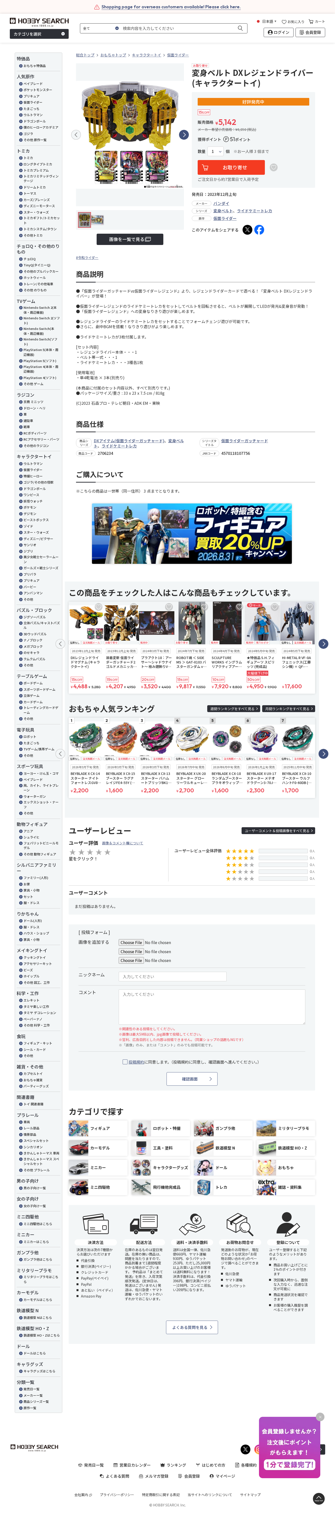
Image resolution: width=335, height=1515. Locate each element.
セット (28, 896)
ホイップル (31, 976)
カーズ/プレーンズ (37, 199)
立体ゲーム (31, 695)
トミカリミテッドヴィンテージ (41, 178)
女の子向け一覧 (35, 1206)
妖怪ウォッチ (33, 501)
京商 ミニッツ (33, 401)
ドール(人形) (33, 920)
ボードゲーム (33, 683)
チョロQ (30, 259)
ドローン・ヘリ (35, 408)
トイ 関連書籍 (33, 1104)
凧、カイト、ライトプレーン (41, 788)
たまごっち (31, 108)
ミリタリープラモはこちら (41, 1279)
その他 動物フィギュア (40, 854)
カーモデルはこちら (38, 1299)
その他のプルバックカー (41, 271)
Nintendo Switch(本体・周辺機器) (39, 331)
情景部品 (30, 1134)
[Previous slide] (76, 135)
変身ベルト (223, 211)
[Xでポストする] (247, 230)
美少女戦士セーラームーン (41, 559)
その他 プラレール (37, 1170)
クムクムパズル (34, 659)
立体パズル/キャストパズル (42, 625)
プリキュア (31, 96)
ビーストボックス (36, 519)
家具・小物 (31, 890)
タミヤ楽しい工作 (36, 1006)
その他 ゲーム (33, 383)
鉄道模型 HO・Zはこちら (42, 1335)
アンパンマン (33, 593)
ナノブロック (33, 640)
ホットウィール (35, 277)
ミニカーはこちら (36, 1241)
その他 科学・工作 (37, 1025)
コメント (87, 992)
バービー (30, 586)
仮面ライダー (33, 102)
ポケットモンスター (38, 89)
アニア (28, 831)
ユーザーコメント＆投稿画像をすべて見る (277, 830)
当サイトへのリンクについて (210, 1494)
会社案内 (81, 1494)
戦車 (27, 426)
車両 (27, 1122)
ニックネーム (91, 974)
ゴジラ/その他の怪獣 (38, 482)
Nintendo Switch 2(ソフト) (42, 320)
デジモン (30, 513)
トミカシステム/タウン (40, 229)
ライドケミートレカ (254, 211)
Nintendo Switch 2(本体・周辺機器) (40, 310)
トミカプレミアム (36, 170)
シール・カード (35, 1049)
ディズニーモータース (39, 205)
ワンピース (31, 494)
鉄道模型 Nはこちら (38, 1317)
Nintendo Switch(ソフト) (40, 341)
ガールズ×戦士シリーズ (41, 568)
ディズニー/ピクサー (38, 538)
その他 (28, 599)
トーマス (30, 193)
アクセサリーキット (38, 963)
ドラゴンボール (35, 121)
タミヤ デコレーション (40, 1012)
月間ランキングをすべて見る (287, 708)
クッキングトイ (35, 957)
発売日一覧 (31, 1389)
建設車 (28, 420)
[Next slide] (184, 135)
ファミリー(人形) (36, 877)
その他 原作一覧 (35, 139)
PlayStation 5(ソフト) (40, 360)
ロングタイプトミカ (38, 164)
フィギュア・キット (38, 1043)
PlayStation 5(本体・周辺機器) (41, 352)
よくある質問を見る (189, 1327)
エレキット (31, 1000)
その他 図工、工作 (37, 982)
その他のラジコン (36, 445)
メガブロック (33, 646)
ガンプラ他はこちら (38, 1259)
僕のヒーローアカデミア (41, 127)
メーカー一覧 (33, 1395)
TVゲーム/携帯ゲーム (39, 749)
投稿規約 (136, 1062)
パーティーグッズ (36, 1086)
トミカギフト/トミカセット (42, 220)
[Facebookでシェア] (259, 230)
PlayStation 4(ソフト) (40, 377)
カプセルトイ (33, 1073)
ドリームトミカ (35, 187)
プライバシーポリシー (117, 1494)
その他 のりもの (35, 290)
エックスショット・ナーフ (41, 804)
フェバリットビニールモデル (41, 845)
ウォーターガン (35, 796)
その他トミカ (33, 235)
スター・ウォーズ (36, 212)
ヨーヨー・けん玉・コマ (41, 773)
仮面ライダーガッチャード (244, 441)
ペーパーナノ (33, 1019)
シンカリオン (33, 1147)
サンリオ (30, 544)
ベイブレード (33, 83)
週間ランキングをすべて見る (232, 708)
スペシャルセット (36, 1140)
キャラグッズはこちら (39, 1371)
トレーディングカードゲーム (41, 710)
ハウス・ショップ (36, 933)
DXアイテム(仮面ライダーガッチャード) (129, 441)
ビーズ (28, 970)
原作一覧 (30, 1408)
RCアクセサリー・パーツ (41, 439)
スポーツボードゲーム (39, 689)
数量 (202, 151)
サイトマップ (250, 1494)
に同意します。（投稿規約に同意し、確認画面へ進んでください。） (195, 1062)
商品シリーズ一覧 (36, 1401)
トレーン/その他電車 (38, 284)
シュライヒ (31, 837)
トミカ (28, 157)
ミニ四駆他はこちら (38, 1223)
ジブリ (28, 551)
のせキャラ (31, 652)
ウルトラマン (33, 114)
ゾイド (28, 526)
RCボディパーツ (35, 433)
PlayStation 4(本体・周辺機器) (41, 369)
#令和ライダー (87, 257)
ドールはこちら (35, 1353)
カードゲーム (33, 702)
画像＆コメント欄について (122, 842)
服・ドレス (31, 902)
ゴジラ (28, 133)
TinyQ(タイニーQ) (37, 265)
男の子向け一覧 (35, 1188)
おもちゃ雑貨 (33, 1080)
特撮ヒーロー (33, 476)
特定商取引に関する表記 (161, 1494)
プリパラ (30, 574)
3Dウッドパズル (35, 634)
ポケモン (30, 507)
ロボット (30, 736)
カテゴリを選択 (27, 34)
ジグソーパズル (35, 617)
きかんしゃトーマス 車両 (41, 1153)
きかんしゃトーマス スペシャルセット (41, 1161)
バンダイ (221, 203)
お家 (27, 884)
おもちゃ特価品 (35, 65)
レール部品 (31, 1128)
